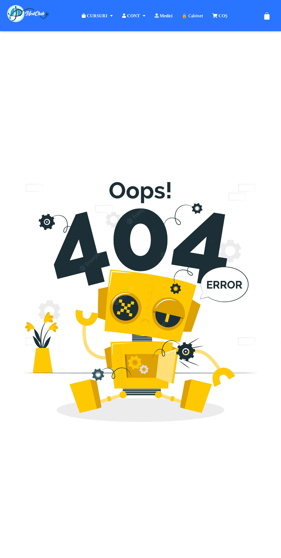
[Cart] (266, 16)
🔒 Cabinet (192, 15)
